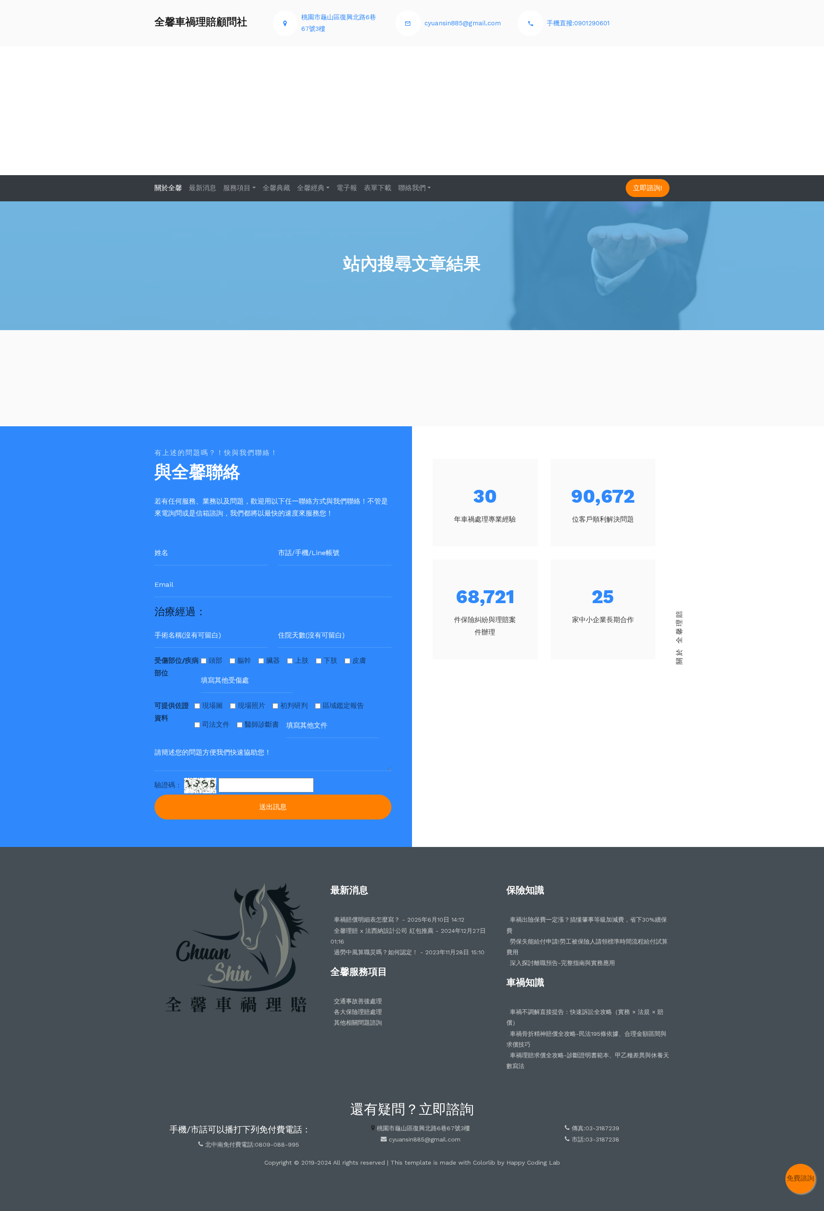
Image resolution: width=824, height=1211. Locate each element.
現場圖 (212, 705)
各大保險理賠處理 (358, 1011)
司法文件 (216, 724)
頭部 (215, 660)
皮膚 (359, 660)
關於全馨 (168, 188)
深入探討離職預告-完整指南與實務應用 (562, 962)
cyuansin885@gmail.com (462, 23)
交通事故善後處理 (358, 1001)
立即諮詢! (647, 188)
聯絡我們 (412, 188)
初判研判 (294, 705)
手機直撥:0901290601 (578, 23)
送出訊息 (273, 807)
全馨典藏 (276, 188)
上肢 (302, 660)
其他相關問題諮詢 (358, 1022)
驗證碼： (168, 785)
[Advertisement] (412, 111)
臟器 (273, 660)
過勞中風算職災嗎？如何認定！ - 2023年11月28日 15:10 (409, 952)
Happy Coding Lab (533, 1162)
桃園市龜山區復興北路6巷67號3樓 (423, 1128)
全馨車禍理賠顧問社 (200, 22)
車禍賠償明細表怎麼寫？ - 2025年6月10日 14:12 (399, 919)
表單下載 (377, 188)
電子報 (346, 188)
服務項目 (237, 188)
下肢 (330, 660)
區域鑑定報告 (343, 705)
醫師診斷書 (262, 724)
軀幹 (244, 660)
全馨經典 (310, 188)
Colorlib (484, 1162)
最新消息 (202, 188)
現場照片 (251, 705)
